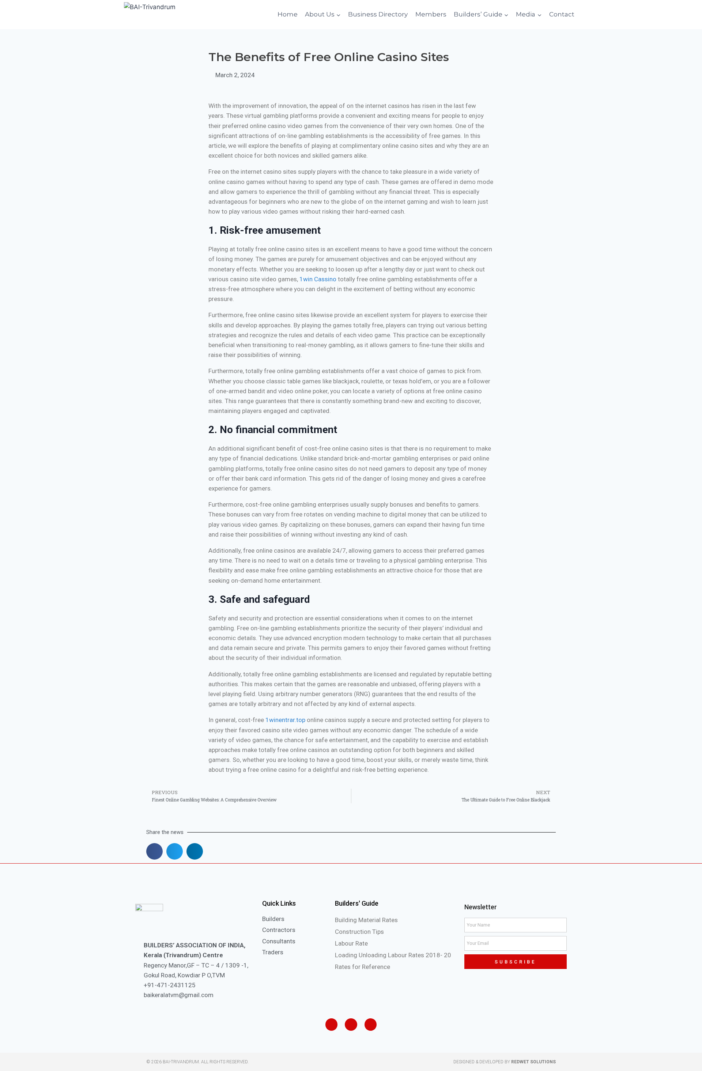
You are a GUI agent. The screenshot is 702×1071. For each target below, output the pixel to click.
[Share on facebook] (154, 851)
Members (430, 14)
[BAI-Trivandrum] (179, 14)
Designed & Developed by (504, 1061)
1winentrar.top (285, 720)
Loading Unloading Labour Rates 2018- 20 (393, 955)
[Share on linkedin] (194, 851)
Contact (561, 14)
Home (288, 14)
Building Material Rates (366, 920)
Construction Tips (359, 931)
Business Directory (378, 14)
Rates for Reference (362, 966)
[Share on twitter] (174, 851)
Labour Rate (351, 943)
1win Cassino (317, 279)
